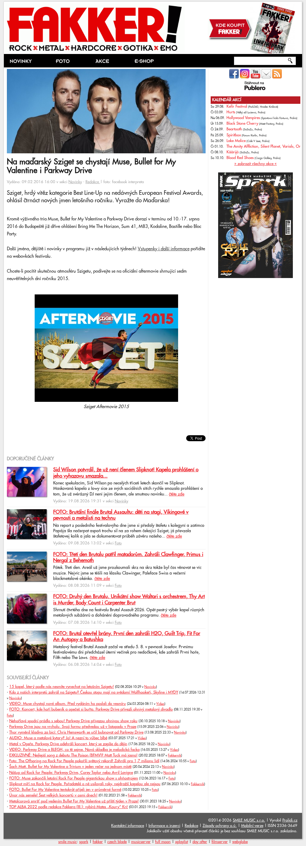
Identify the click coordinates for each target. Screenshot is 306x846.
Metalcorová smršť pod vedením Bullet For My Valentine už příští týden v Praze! (74, 801)
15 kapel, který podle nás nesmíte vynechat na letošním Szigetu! (61, 687)
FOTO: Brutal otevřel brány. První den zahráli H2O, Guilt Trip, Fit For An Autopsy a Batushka (126, 637)
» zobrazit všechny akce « (255, 164)
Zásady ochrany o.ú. (220, 826)
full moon (163, 842)
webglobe (240, 842)
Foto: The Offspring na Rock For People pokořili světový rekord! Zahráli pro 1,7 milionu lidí (84, 761)
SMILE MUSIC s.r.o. (249, 820)
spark (83, 842)
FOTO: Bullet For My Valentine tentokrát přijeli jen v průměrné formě (65, 790)
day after (199, 842)
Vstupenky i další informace (163, 248)
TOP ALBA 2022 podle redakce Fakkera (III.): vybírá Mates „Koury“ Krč (68, 807)
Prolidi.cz (289, 820)
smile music (67, 842)
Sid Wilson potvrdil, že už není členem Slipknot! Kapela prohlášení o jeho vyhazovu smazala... (125, 473)
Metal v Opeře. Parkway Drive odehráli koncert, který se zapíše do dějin (68, 744)
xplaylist (181, 842)
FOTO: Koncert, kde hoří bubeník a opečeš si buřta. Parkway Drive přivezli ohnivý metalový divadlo (91, 709)
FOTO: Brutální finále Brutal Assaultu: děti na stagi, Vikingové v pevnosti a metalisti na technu (121, 515)
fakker (98, 842)
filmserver (220, 842)
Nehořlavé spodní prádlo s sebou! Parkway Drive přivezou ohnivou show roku (73, 721)
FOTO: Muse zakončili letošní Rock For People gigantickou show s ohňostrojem (73, 778)
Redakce (92, 182)
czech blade (117, 842)
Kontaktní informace (127, 826)
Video (160, 704)
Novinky (75, 182)
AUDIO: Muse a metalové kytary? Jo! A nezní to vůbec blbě (58, 738)
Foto (118, 543)
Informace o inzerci (164, 826)
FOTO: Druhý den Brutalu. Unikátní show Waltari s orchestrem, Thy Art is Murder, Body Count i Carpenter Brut (129, 600)
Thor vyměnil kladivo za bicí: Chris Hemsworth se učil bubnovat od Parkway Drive (76, 732)
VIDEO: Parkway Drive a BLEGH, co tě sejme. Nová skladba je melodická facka (74, 750)
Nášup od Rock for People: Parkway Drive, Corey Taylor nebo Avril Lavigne (71, 773)
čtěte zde (176, 494)
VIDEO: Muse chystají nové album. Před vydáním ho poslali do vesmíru (67, 704)
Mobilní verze (252, 826)
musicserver (141, 842)
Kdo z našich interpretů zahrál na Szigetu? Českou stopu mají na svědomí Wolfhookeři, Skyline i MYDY (93, 692)
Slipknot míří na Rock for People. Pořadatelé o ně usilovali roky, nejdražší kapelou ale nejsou (84, 784)
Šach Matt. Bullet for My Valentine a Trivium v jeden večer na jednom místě (70, 767)
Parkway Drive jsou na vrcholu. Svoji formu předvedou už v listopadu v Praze (72, 727)
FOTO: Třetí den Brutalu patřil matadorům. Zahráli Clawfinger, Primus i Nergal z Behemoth (128, 558)
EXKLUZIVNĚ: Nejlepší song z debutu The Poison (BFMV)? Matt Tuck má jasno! (73, 755)
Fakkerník (174, 755)
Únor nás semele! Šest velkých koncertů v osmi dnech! (53, 795)
